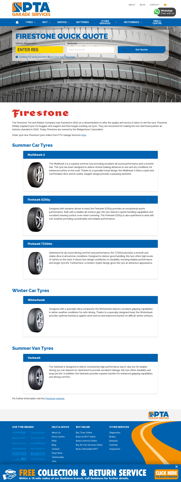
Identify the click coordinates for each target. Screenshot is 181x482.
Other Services (105, 22)
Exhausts (113, 441)
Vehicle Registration (26, 43)
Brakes (112, 437)
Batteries (82, 22)
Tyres (29, 22)
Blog (142, 5)
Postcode (72, 43)
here (83, 135)
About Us (56, 432)
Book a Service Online (86, 441)
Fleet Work (57, 453)
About (132, 5)
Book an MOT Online (85, 437)
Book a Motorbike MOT (87, 449)
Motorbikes (131, 22)
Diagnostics (114, 432)
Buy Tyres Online (84, 432)
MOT (45, 22)
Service (62, 22)
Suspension (114, 449)
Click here (70, 57)
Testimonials (58, 457)
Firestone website (54, 398)
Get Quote (141, 49)
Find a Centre (157, 22)
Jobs (54, 461)
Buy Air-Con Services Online (89, 445)
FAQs (54, 441)
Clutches (113, 445)
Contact (154, 5)
